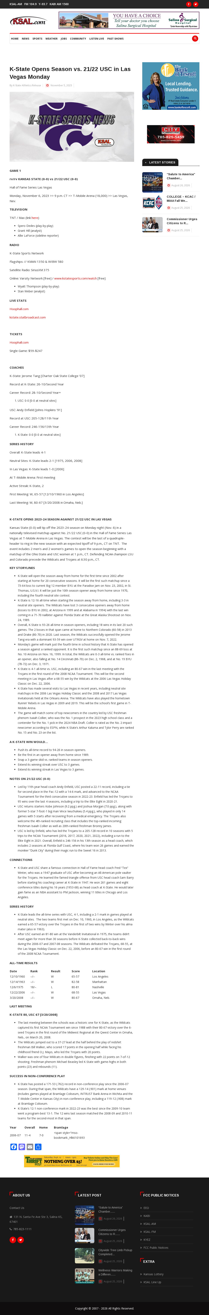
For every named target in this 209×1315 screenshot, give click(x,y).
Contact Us (17, 1208)
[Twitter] (195, 4)
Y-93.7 (43, 4)
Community (78, 38)
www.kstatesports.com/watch (75, 278)
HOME (15, 38)
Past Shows (115, 38)
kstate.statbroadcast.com (28, 317)
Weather (52, 38)
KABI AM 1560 (59, 4)
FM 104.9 (30, 4)
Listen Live (96, 38)
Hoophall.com (19, 309)
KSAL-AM (16, 4)
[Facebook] (188, 4)
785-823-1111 (22, 1229)
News (25, 38)
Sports (37, 38)
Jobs (64, 38)
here (35, 218)
